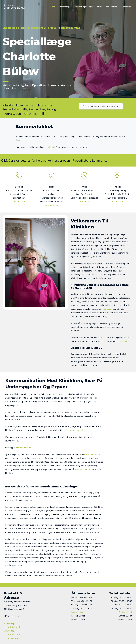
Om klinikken (111, 6)
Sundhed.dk (50, 147)
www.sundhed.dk (23, 447)
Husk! (99, 6)
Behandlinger (65, 6)
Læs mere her (19, 201)
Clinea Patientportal (13, 638)
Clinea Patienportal (74, 430)
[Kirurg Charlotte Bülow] (15, 6)
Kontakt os (126, 6)
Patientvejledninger (84, 6)
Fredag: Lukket (78, 612)
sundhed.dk (106, 309)
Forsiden (51, 6)
